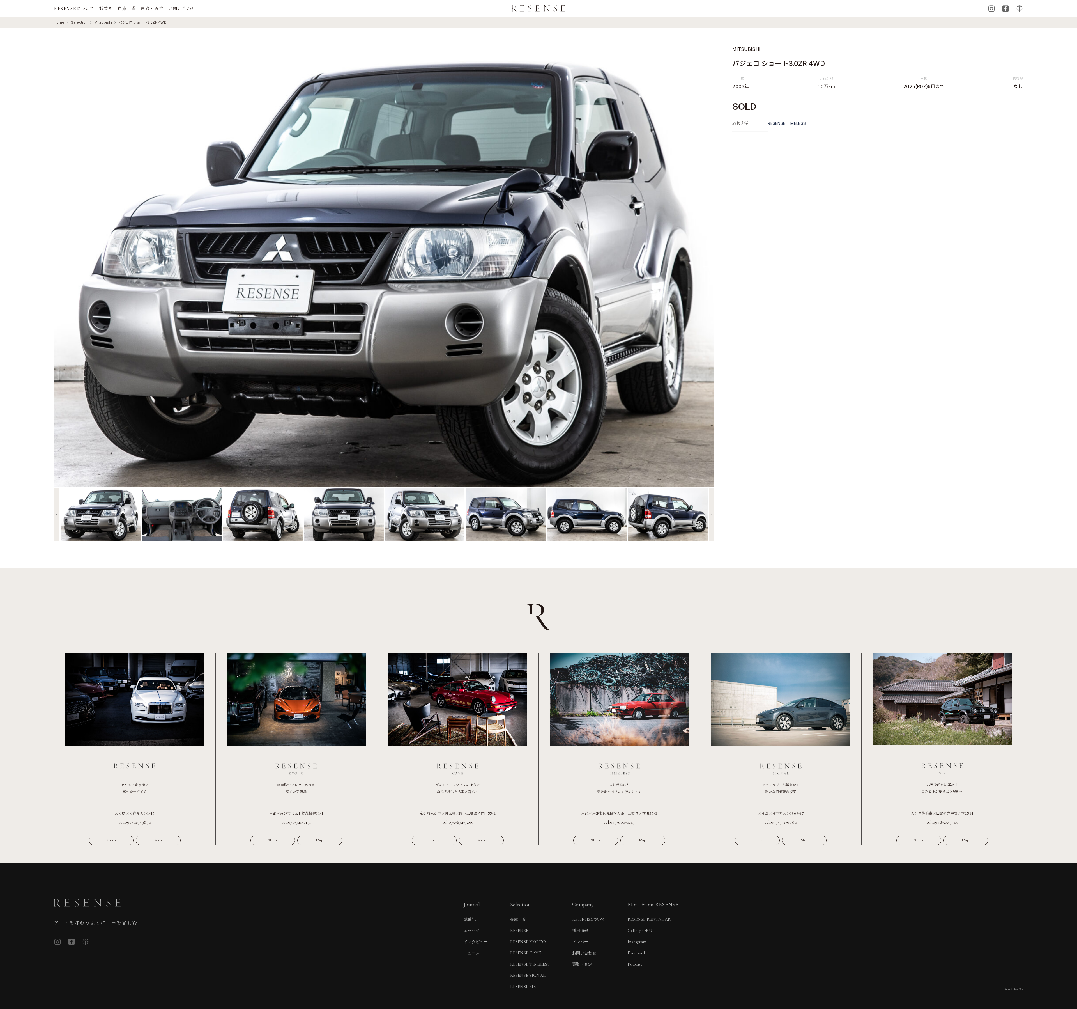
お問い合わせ (182, 8)
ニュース (472, 953)
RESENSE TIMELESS (787, 123)
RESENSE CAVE (525, 953)
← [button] (63, 266)
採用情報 (580, 930)
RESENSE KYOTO (528, 941)
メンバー (580, 941)
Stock (111, 840)
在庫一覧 (127, 8)
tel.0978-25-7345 (942, 822)
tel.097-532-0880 (781, 822)
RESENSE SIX (523, 986)
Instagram (991, 8)
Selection (79, 22)
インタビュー (476, 941)
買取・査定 (152, 8)
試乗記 (106, 8)
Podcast (1019, 8)
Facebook (1005, 8)
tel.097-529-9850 (134, 822)
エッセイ (472, 930)
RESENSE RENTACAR (649, 919)
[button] (56, 514)
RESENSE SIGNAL (528, 975)
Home (59, 22)
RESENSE (519, 930)
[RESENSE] (538, 8)
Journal (472, 904)
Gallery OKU (640, 930)
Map (158, 840)
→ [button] (705, 266)
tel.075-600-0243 (619, 822)
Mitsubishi (103, 22)
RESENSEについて (74, 8)
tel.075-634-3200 (457, 822)
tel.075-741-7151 (296, 822)
